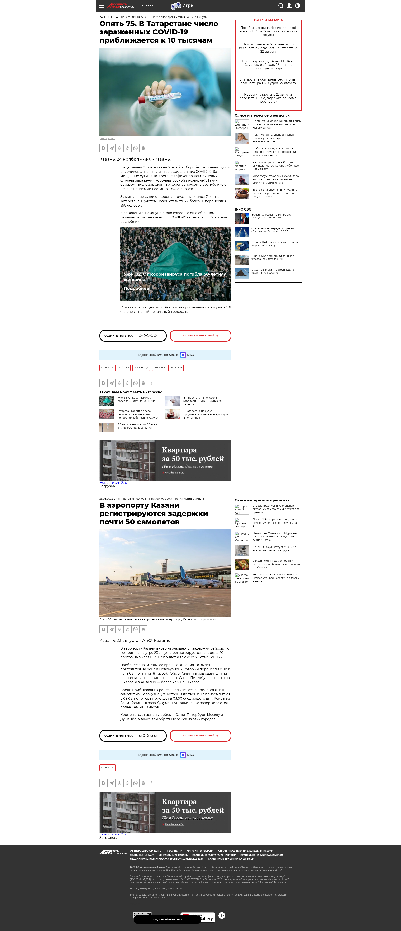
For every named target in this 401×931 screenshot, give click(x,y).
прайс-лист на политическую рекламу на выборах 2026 (166, 859)
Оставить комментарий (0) (200, 335)
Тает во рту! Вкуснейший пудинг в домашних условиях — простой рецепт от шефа (275, 193)
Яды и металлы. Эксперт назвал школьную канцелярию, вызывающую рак (273, 138)
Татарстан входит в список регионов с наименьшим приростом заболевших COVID (137, 414)
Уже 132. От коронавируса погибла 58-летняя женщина (175, 277)
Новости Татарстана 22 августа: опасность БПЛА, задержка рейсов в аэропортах (268, 98)
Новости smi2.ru (113, 483)
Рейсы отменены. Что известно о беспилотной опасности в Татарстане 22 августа (268, 48)
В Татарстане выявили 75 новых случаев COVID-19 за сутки (138, 426)
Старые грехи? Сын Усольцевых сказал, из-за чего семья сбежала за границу (276, 509)
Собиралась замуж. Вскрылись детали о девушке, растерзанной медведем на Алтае (274, 152)
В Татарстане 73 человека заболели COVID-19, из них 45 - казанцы (203, 401)
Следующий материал (167, 919)
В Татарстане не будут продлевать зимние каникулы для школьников (205, 414)
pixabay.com (107, 138)
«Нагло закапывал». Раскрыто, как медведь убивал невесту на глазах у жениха (276, 578)
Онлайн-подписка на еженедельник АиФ (245, 850)
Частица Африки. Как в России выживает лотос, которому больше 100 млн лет (276, 165)
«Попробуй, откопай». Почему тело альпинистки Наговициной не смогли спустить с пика (276, 179)
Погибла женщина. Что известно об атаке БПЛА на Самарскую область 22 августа (268, 31)
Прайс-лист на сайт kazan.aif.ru (261, 855)
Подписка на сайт (142, 855)
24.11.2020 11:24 (108, 17)
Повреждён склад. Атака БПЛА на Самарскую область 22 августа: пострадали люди (268, 64)
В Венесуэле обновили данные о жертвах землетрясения (272, 257)
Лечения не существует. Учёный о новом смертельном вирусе (274, 548)
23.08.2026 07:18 (109, 498)
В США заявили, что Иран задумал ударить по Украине (273, 271)
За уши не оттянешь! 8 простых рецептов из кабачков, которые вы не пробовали (277, 564)
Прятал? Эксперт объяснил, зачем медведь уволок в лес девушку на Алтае (275, 523)
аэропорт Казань (204, 619)
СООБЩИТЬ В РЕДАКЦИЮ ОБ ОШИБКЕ (231, 859)
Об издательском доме (145, 850)
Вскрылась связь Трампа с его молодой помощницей (271, 216)
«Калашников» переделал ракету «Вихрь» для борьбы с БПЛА (273, 230)
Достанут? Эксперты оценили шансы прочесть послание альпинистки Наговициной (277, 124)
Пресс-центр (174, 850)
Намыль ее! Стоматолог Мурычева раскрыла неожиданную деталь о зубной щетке (275, 536)
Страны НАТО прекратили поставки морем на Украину (274, 244)
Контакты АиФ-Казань (173, 855)
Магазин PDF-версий (200, 850)
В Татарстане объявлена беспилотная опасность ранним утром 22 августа (268, 81)
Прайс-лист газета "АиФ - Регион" (214, 855)
